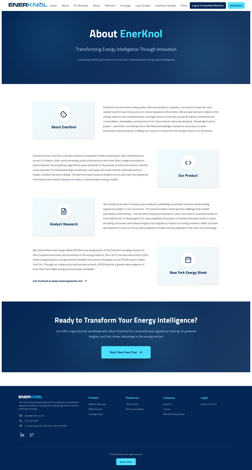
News (96, 5)
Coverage (125, 5)
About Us (167, 404)
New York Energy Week (174, 414)
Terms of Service (209, 404)
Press (184, 5)
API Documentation (135, 409)
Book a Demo (126, 461)
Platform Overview (97, 404)
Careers (167, 409)
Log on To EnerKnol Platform (208, 5)
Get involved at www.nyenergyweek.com (58, 281)
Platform (110, 5)
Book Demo (236, 5)
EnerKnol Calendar (165, 5)
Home (53, 5)
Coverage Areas (96, 414)
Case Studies (143, 5)
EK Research (81, 5)
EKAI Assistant (95, 409)
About (65, 5)
